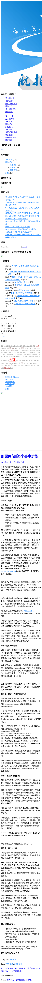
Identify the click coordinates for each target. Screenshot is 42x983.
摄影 (38, 360)
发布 (13, 348)
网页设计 (13, 170)
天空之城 (21, 356)
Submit (24, 247)
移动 (15, 346)
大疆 (12, 360)
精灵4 (4, 360)
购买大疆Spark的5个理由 (23, 301)
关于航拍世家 (10, 109)
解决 (6, 365)
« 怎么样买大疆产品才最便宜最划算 (15, 968)
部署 (20, 964)
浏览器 (9, 363)
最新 (16, 348)
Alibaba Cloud (29, 611)
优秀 (6, 346)
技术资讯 (13, 165)
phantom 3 (11, 354)
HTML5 (31, 360)
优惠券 (24, 360)
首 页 (9, 116)
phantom (33, 354)
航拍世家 (10, 980)
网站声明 (9, 112)
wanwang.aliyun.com (8, 571)
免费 (32, 365)
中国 (2, 346)
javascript (16, 350)
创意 (23, 365)
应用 (18, 354)
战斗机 (6, 348)
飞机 (19, 363)
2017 (2, 368)
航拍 (7, 173)
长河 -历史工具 (11, 104)
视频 (9, 365)
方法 (7, 352)
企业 (28, 346)
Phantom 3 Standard (28, 352)
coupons (14, 352)
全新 (25, 348)
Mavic (7, 356)
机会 (37, 354)
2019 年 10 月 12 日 (8, 462)
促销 (7, 360)
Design (25, 354)
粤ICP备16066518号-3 (24, 980)
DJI (37, 346)
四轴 (12, 346)
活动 (38, 350)
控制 (19, 348)
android (32, 356)
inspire (17, 356)
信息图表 (19, 346)
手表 (5, 363)
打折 (11, 368)
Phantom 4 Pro (33, 350)
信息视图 (7, 350)
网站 (12, 350)
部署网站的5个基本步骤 (20, 456)
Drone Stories (10, 382)
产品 (34, 346)
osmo (2, 348)
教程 (10, 352)
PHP (15, 354)
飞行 (35, 365)
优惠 (9, 348)
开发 (6, 354)
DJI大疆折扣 (10, 380)
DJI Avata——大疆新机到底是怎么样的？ (21, 229)
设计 (22, 363)
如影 (35, 348)
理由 (9, 346)
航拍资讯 (9, 127)
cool (21, 350)
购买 (25, 363)
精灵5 (21, 352)
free (38, 348)
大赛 (28, 363)
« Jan (3, 336)
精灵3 (27, 350)
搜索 (27, 360)
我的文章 (9, 106)
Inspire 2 (35, 363)
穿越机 (29, 354)
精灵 (4, 354)
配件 (31, 363)
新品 (18, 352)
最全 (26, 356)
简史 (35, 352)
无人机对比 (9, 98)
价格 (38, 365)
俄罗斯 (37, 356)
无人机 (7, 368)
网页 (22, 348)
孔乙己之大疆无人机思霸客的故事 (25, 266)
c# (4, 346)
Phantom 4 (12, 356)
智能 (28, 356)
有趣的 (12, 168)
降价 (21, 354)
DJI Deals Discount (12, 377)
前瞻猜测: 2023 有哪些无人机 (16, 219)
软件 (25, 346)
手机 (4, 350)
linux (23, 350)
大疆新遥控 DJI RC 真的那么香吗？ (19, 232)
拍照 (17, 360)
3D (38, 352)
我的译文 (9, 101)
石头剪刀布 (30, 348)
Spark (2, 363)
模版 (35, 360)
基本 (7, 964)
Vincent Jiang (10, 384)
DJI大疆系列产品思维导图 (21, 293)
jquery (2, 365)
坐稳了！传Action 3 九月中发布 (17, 227)
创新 (12, 363)
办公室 (20, 365)
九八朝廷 (9, 386)
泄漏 (31, 346)
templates (3, 352)
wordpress (27, 365)
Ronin (15, 363)
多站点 (16, 365)
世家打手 (20, 462)
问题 (20, 360)
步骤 (11, 964)
